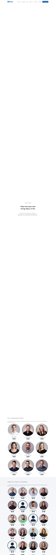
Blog (27, 1)
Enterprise (23, 1)
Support (40, 1)
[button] (19, 2)
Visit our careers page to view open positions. (18, 485)
